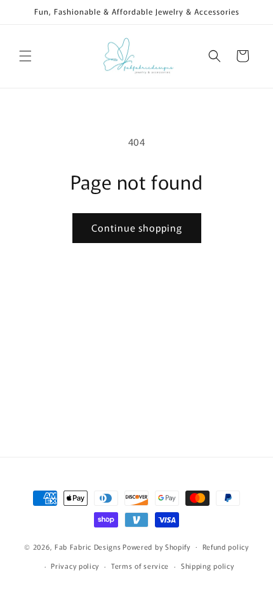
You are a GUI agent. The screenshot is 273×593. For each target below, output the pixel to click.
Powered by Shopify (156, 546)
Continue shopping (136, 227)
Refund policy (226, 546)
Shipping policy (207, 566)
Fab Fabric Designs (88, 546)
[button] (25, 56)
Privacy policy (75, 566)
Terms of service (140, 566)
